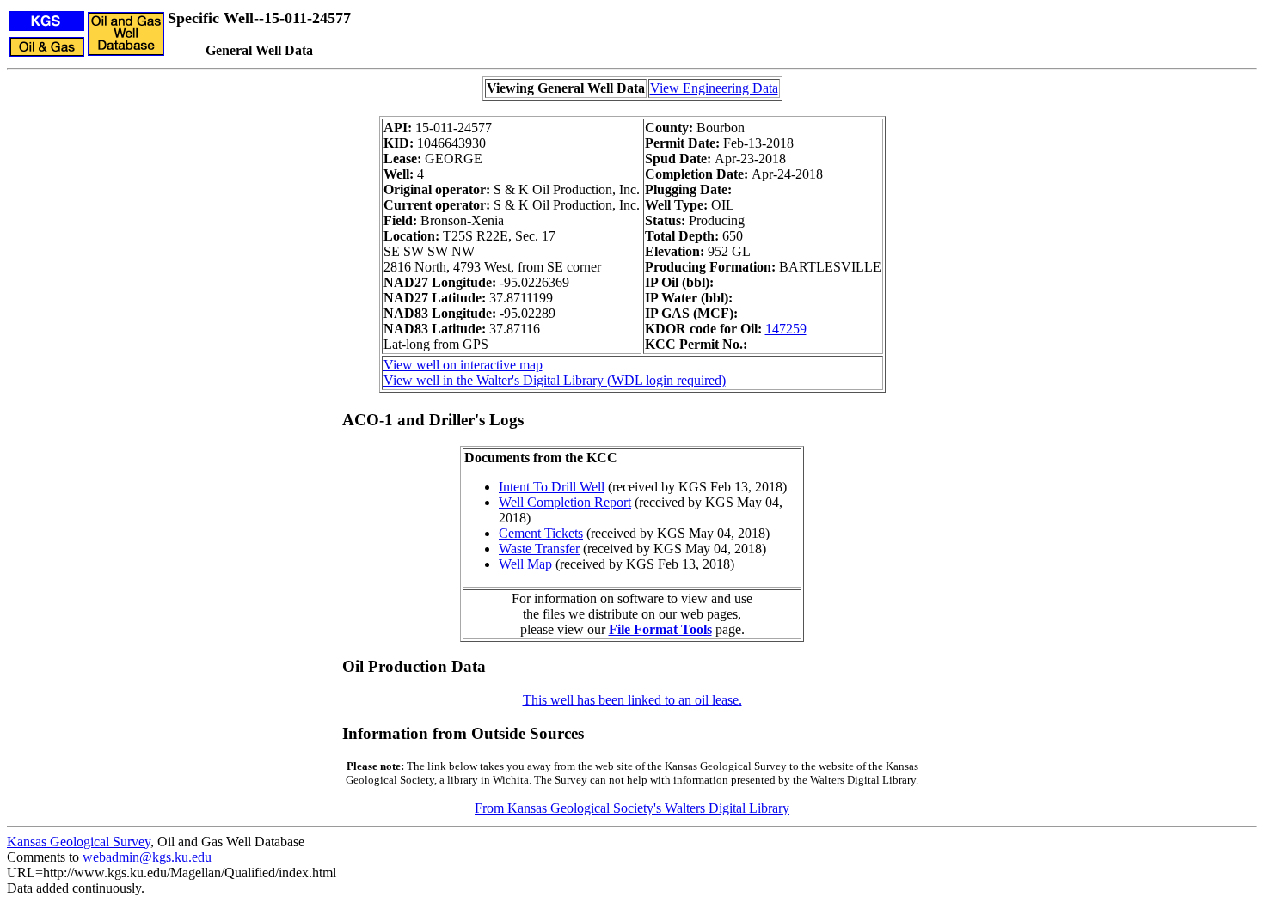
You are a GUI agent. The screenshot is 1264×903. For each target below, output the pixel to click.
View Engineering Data (714, 88)
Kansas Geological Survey (78, 841)
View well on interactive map (463, 364)
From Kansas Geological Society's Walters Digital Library (632, 808)
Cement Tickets (541, 533)
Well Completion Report (565, 502)
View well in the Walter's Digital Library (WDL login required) (554, 380)
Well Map (525, 564)
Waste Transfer (539, 548)
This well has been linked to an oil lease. (632, 700)
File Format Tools (660, 629)
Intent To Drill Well (551, 486)
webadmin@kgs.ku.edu (147, 857)
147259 (786, 328)
